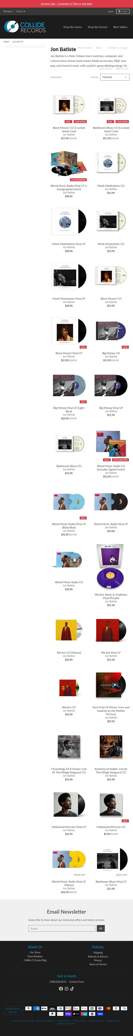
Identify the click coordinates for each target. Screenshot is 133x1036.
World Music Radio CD (69, 582)
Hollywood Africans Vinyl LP (69, 826)
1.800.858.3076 (57, 981)
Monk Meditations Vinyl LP (68, 243)
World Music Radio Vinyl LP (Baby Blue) (69, 525)
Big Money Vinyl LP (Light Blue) (68, 409)
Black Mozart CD (111, 298)
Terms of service (96, 1020)
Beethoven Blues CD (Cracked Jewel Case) (111, 129)
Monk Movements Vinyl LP (68, 298)
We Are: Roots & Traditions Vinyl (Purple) (111, 596)
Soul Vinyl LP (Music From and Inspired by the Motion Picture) (110, 711)
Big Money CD (111, 353)
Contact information (66, 1023)
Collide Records (26, 1020)
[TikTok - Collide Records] (72, 989)
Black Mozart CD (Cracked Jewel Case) (69, 129)
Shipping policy (114, 1020)
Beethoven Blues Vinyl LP (111, 881)
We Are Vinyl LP (111, 652)
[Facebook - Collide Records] (61, 989)
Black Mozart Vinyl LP (69, 353)
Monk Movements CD (110, 243)
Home (6, 42)
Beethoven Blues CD (68, 466)
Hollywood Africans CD (111, 826)
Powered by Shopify (45, 1020)
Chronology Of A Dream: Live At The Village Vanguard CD (69, 770)
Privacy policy (79, 1020)
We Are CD (69, 707)
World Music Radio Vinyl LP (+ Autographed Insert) (68, 187)
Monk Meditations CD (111, 185)
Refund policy (64, 1020)
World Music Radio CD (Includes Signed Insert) (111, 467)
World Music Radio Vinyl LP (111, 524)
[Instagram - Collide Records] (66, 989)
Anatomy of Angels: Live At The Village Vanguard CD (111, 770)
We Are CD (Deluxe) (69, 652)
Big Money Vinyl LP (111, 407)
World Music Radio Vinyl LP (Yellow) (69, 883)
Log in (110, 11)
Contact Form (76, 981)
